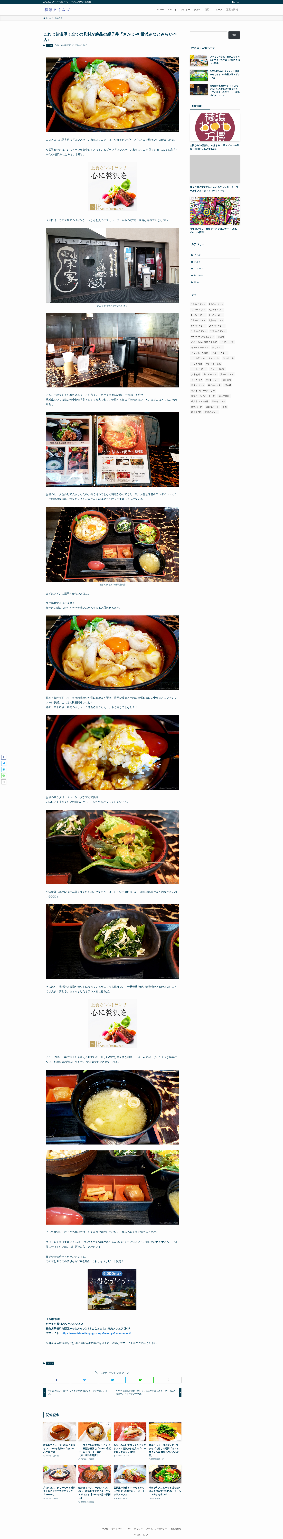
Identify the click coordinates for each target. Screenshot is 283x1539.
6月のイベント (216, 315)
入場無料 (195, 374)
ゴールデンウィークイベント (205, 358)
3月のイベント (198, 309)
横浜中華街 (224, 396)
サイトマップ (118, 1529)
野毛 (225, 407)
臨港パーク (196, 407)
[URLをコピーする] (168, 1380)
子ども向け (196, 380)
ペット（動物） (217, 369)
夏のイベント (226, 374)
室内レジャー (212, 380)
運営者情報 (176, 1529)
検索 (234, 35)
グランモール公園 (199, 353)
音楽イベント (211, 412)
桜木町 (228, 385)
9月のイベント (198, 326)
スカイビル (228, 358)
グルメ (49, 45)
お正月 (221, 336)
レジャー (198, 275)
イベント (198, 255)
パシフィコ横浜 (213, 363)
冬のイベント (210, 374)
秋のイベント (218, 401)
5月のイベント (198, 315)
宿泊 (196, 282)
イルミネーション (199, 347)
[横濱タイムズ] (57, 9)
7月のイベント (198, 320)
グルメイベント (219, 353)
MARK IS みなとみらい (202, 336)
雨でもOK (196, 412)
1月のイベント (198, 304)
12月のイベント (217, 331)
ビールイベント (198, 369)
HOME (105, 1529)
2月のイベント (216, 304)
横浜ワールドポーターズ (203, 396)
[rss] (233, 2)
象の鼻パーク (212, 407)
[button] (56, 1380)
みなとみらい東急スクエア (204, 342)
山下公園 (227, 380)
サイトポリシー (135, 1529)
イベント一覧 (227, 342)
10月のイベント (216, 326)
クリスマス (217, 347)
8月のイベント (216, 320)
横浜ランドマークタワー (203, 390)
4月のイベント (216, 309)
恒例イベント (197, 385)
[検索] (238, 2)
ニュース (198, 268)
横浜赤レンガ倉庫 (199, 401)
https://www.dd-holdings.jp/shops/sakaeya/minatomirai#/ (96, 1333)
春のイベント (214, 385)
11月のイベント (198, 331)
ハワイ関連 (196, 363)
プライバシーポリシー (156, 1529)
